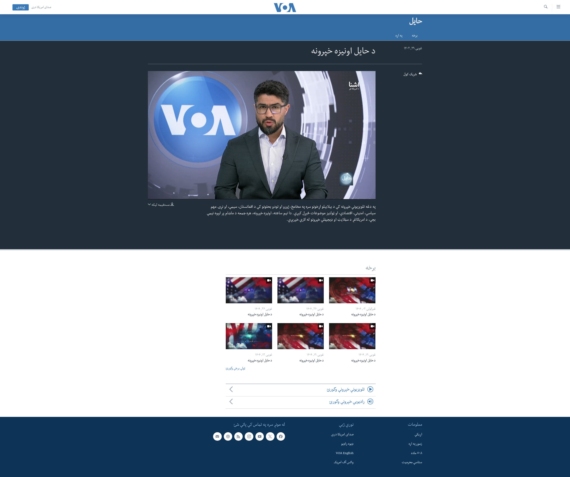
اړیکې (418, 435)
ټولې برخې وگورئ (235, 369)
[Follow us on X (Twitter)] (270, 436)
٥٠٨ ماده (416, 453)
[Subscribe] (217, 436)
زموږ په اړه (415, 444)
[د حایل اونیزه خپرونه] (352, 290)
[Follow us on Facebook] (281, 436)
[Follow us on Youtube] (259, 436)
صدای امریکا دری (41, 7)
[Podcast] (228, 436)
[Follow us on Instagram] (249, 436)
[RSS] (238, 436)
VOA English (345, 453)
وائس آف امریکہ (344, 463)
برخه (414, 36)
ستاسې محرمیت (412, 463)
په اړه (398, 36)
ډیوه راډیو (347, 444)
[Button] (412, 76)
